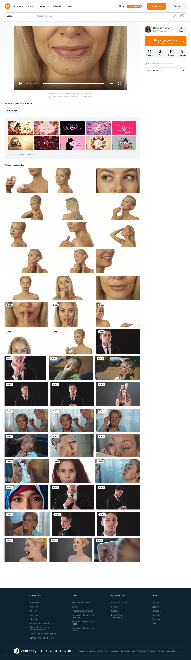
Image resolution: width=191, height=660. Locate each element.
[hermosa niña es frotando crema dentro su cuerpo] (26, 207)
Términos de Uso (128, 651)
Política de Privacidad (146, 651)
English (155, 602)
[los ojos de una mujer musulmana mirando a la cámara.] (26, 497)
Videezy (33, 611)
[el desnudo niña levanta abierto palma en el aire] (118, 314)
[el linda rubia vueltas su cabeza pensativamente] (72, 180)
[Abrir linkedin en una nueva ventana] (51, 651)
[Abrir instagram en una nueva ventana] (47, 651)
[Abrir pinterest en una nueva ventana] (56, 651)
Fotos (30, 6)
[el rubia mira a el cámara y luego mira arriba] (26, 341)
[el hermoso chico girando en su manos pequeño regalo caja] (118, 497)
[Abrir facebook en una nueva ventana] (42, 651)
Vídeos (43, 6)
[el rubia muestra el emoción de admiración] (26, 550)
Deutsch (156, 615)
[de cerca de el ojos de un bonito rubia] (118, 180)
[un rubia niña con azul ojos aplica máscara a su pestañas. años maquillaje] (118, 445)
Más (70, 6)
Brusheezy (34, 602)
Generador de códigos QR (41, 637)
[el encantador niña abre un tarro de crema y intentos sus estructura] (72, 341)
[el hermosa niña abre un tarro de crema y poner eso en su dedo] (26, 180)
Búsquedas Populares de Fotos (84, 622)
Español (155, 606)
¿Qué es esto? (166, 63)
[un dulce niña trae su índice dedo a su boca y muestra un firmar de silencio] (26, 314)
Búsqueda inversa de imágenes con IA (39, 628)
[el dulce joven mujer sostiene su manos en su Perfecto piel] (72, 261)
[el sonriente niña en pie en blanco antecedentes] (118, 261)
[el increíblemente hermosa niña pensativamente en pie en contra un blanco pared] (72, 288)
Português (157, 611)
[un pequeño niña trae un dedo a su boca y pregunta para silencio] (72, 471)
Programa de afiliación (82, 611)
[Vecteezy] (7, 6)
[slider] (73, 83)
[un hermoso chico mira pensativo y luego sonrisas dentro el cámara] (118, 524)
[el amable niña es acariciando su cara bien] (26, 261)
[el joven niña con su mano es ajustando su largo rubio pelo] (118, 234)
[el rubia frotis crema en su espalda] (72, 234)
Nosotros (115, 611)
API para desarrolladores (41, 623)
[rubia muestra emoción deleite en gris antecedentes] (70, 550)
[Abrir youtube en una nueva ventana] (69, 651)
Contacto (115, 606)
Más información (154, 70)
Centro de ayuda (119, 602)
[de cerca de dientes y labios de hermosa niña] (118, 288)
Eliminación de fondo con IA (42, 633)
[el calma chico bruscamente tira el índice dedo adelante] (26, 394)
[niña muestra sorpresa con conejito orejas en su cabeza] (118, 394)
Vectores (16, 6)
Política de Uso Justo (166, 651)
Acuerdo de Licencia (81, 602)
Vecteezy (33, 606)
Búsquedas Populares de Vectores (84, 616)
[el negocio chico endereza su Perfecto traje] (72, 394)
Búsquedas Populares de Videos (84, 629)
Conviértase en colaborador (118, 616)
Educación (34, 619)
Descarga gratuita (165, 41)
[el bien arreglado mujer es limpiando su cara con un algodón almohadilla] (118, 207)
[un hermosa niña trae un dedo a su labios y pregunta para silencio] (72, 314)
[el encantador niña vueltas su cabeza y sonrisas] (26, 234)
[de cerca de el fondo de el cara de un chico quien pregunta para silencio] (25, 368)
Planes (122, 6)
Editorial (57, 6)
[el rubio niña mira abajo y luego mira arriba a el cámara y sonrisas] (26, 288)
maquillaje (12, 110)
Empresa (33, 615)
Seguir (181, 31)
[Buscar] (174, 15)
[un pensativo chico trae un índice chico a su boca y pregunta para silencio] (118, 341)
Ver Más (124, 143)
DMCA (75, 606)
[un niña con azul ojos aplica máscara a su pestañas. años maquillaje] (27, 471)
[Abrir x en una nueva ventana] (65, 651)
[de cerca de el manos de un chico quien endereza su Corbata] (72, 497)
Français (156, 619)
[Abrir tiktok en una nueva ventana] (60, 651)
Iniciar (177, 6)
